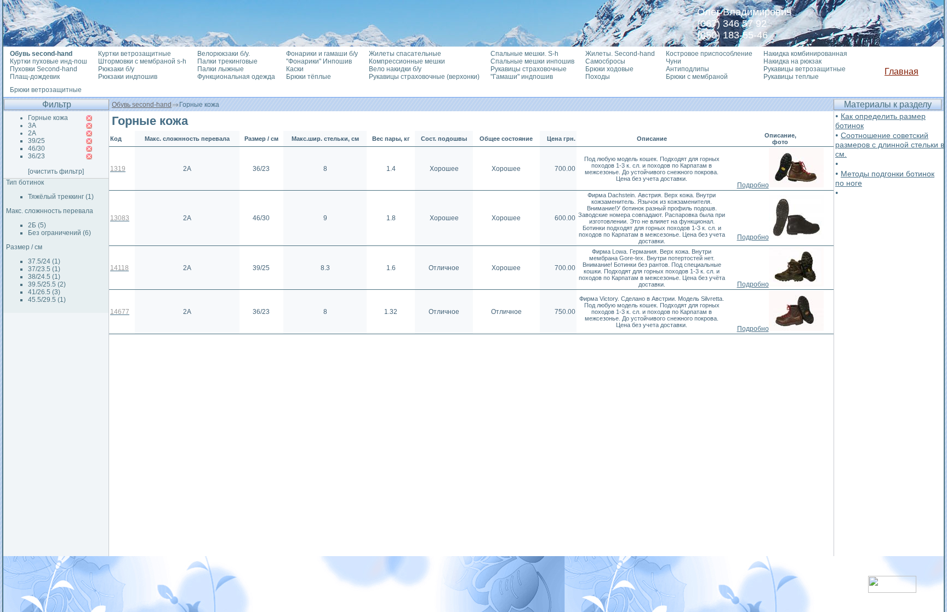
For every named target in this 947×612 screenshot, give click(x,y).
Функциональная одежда (236, 77)
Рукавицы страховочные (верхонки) (424, 77)
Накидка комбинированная (805, 54)
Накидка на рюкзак (792, 61)
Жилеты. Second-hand (620, 54)
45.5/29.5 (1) (47, 300)
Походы (597, 77)
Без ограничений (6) (59, 233)
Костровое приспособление (709, 54)
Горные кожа (48, 118)
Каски (295, 69)
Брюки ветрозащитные (46, 90)
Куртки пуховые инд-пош (48, 61)
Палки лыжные (220, 69)
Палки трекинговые (227, 61)
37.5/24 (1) (44, 261)
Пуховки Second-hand (43, 69)
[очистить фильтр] (56, 171)
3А (32, 125)
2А (32, 133)
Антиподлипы (687, 69)
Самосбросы (605, 61)
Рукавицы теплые (791, 77)
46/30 (36, 148)
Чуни (673, 61)
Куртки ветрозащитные (134, 54)
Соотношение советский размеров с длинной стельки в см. (889, 144)
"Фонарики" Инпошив (319, 61)
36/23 (36, 156)
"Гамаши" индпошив (521, 77)
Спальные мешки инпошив (532, 61)
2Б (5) (37, 225)
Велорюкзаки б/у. (223, 54)
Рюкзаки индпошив (127, 77)
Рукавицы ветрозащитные (804, 69)
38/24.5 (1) (44, 277)
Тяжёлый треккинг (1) (61, 197)
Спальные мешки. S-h (524, 54)
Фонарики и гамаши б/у (322, 54)
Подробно (753, 185)
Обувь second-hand (142, 104)
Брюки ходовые (609, 69)
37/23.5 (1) (44, 269)
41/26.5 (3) (44, 292)
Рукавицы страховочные (528, 69)
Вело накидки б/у (395, 69)
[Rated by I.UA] (892, 589)
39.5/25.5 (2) (47, 284)
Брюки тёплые (308, 77)
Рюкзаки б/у (116, 69)
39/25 (36, 141)
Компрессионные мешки (407, 61)
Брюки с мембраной (697, 77)
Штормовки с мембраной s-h (142, 61)
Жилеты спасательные (405, 54)
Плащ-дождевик (35, 77)
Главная (902, 71)
